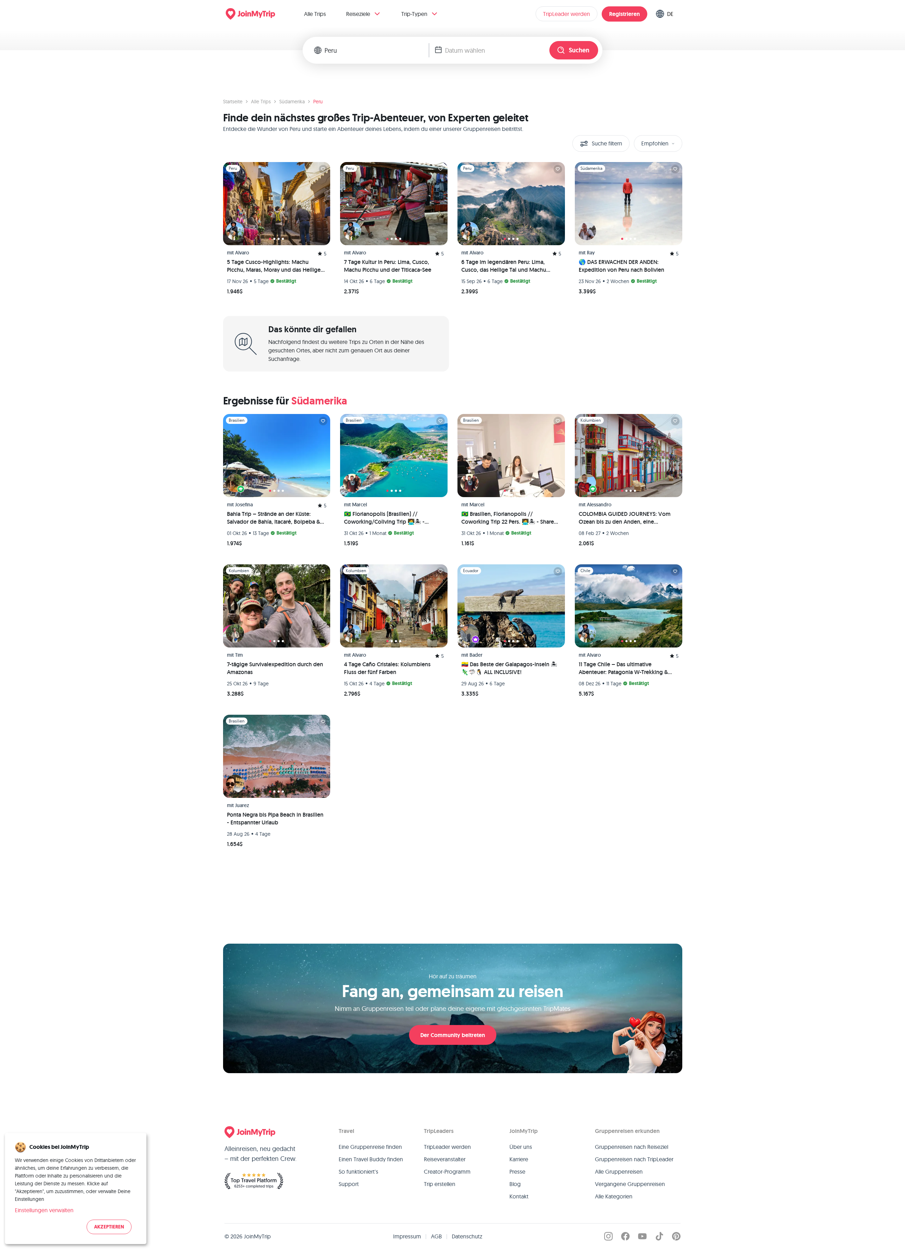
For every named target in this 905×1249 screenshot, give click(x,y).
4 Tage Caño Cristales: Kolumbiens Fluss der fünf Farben (387, 668)
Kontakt (519, 1196)
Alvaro (242, 252)
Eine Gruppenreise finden (370, 1146)
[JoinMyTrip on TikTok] (659, 1236)
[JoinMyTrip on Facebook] (625, 1236)
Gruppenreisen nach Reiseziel (631, 1146)
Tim (239, 655)
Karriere (518, 1159)
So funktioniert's (358, 1171)
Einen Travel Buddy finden (371, 1159)
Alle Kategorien (613, 1196)
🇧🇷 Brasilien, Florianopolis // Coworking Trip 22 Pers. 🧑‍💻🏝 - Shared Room (509, 518)
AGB (436, 1236)
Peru (318, 101)
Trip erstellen (439, 1183)
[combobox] (377, 50)
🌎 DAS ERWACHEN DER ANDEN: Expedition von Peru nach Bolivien (621, 266)
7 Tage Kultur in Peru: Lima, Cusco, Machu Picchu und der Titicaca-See (387, 266)
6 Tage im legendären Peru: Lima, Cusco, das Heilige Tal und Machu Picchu (503, 266)
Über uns (520, 1146)
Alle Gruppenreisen (619, 1171)
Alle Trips (315, 13)
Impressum (407, 1236)
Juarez (242, 805)
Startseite (233, 101)
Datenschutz (467, 1236)
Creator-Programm (447, 1171)
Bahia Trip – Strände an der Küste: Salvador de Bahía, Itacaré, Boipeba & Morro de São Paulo (273, 518)
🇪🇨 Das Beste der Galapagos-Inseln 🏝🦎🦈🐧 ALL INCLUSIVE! (509, 668)
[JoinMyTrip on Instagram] (608, 1236)
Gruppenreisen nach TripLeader (634, 1159)
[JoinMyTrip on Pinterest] (676, 1236)
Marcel (359, 504)
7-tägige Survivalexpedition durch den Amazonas (275, 668)
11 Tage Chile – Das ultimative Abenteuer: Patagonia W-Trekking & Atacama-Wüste (623, 668)
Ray (591, 252)
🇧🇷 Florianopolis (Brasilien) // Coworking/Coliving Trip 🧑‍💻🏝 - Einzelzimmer (384, 518)
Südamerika (292, 101)
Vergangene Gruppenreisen (630, 1183)
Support (349, 1183)
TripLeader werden (566, 13)
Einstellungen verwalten (44, 1210)
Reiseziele (358, 13)
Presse (517, 1171)
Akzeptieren (109, 1227)
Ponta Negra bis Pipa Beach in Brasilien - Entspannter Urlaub (275, 818)
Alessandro (599, 504)
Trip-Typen (414, 13)
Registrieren (624, 14)
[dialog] (75, 1188)
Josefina (244, 504)
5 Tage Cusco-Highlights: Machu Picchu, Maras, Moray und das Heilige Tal (274, 266)
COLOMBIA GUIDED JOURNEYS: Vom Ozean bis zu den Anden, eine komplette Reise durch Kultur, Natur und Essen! (625, 518)
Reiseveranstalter (445, 1159)
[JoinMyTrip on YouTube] (642, 1236)
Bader (476, 655)
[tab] (270, 238)
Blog (515, 1183)
